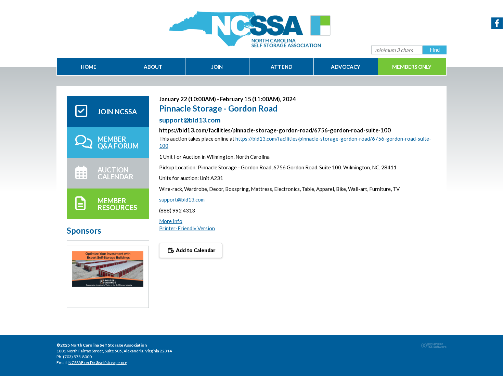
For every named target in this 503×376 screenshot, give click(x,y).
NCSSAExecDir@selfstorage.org (97, 362)
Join (217, 67)
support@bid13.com (182, 199)
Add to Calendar (195, 250)
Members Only (411, 67)
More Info (170, 221)
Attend (281, 67)
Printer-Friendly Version (187, 228)
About (153, 67)
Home (88, 67)
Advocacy (345, 67)
